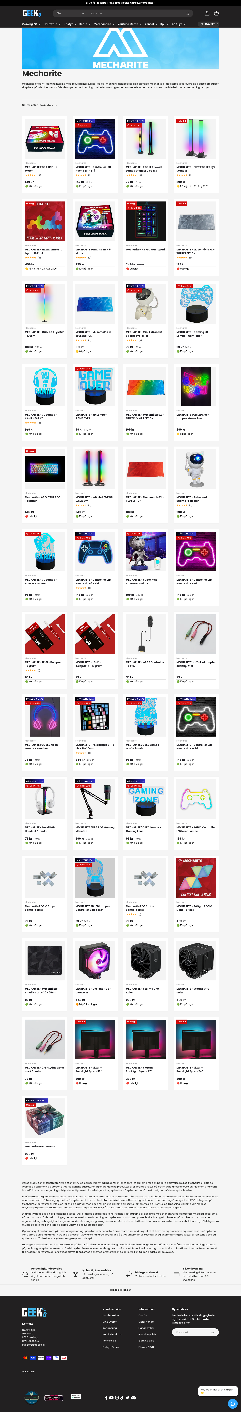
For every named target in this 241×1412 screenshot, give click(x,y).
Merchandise (102, 24)
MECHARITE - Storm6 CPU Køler (192, 990)
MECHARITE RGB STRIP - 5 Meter (41, 169)
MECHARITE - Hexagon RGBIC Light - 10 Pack (43, 251)
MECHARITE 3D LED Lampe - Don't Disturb (143, 746)
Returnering (110, 1328)
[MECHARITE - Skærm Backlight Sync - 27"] (146, 1039)
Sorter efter (30, 105)
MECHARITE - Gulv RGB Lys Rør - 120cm (44, 334)
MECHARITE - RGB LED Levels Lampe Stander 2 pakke (144, 169)
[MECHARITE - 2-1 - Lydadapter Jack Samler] (45, 1039)
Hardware (50, 24)
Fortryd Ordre (111, 1347)
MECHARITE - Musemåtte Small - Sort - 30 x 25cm (41, 990)
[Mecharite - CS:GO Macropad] (146, 221)
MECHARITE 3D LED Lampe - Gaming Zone (143, 829)
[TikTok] (122, 1398)
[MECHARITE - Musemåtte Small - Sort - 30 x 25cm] (45, 960)
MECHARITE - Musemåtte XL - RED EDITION (145, 499)
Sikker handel (146, 1321)
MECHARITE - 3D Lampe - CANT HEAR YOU (41, 416)
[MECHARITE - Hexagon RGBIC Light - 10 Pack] (45, 221)
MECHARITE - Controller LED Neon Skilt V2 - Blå (93, 581)
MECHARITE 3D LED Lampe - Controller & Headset (92, 908)
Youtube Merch (128, 24)
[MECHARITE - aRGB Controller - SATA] (146, 634)
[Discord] (133, 1398)
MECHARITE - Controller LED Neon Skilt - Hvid (194, 746)
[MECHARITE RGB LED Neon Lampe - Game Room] (196, 386)
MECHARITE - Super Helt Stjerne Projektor (141, 581)
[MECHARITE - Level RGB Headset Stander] (45, 799)
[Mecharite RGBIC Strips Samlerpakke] (45, 878)
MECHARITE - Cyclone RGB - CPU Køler (93, 990)
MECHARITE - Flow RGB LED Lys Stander (195, 169)
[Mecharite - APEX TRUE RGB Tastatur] (45, 469)
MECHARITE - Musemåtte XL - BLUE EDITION (94, 334)
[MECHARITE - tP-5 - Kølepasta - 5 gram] (45, 634)
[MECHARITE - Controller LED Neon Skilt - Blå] (95, 139)
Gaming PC (29, 24)
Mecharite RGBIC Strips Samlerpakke (40, 908)
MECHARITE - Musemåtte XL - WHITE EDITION (195, 251)
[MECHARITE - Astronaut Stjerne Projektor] (196, 469)
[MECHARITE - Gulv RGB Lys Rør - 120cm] (45, 304)
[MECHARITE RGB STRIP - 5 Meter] (45, 139)
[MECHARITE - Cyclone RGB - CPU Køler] (95, 960)
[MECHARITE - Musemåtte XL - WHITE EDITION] (196, 221)
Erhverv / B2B (146, 1347)
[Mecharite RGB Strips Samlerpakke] (146, 878)
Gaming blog (146, 1340)
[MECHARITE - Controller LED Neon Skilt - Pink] (196, 551)
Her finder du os (112, 1334)
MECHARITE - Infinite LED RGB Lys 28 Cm (94, 499)
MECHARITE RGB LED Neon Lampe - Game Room (192, 416)
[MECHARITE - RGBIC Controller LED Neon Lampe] (196, 799)
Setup (83, 24)
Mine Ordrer (110, 1321)
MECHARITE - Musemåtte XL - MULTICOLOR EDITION (145, 416)
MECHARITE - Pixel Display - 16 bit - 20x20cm (94, 746)
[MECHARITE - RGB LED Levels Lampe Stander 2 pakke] (146, 139)
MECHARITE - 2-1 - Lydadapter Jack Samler (44, 1069)
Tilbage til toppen (120, 1290)
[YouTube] (111, 1398)
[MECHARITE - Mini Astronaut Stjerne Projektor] (146, 304)
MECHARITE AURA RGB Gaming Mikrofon (95, 829)
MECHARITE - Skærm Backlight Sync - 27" (139, 1069)
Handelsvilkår (146, 1328)
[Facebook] (106, 1398)
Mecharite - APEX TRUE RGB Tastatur (42, 499)
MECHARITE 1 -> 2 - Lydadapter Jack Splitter (196, 664)
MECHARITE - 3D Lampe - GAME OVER (91, 416)
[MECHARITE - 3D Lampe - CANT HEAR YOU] (45, 386)
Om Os (143, 1315)
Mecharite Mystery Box (40, 1146)
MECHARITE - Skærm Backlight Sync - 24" (189, 1069)
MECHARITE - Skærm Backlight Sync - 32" (88, 1069)
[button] (216, 13)
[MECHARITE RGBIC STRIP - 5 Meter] (95, 221)
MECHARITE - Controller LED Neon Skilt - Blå (93, 169)
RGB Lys (177, 24)
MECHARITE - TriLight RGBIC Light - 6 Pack (194, 908)
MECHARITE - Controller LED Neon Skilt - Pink (194, 581)
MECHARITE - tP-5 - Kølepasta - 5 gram (44, 664)
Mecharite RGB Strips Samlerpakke (140, 908)
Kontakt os (109, 1340)
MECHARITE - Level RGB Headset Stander (40, 829)
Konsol (149, 24)
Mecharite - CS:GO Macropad (145, 249)
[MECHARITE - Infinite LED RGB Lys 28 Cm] (95, 469)
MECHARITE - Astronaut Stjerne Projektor (191, 499)
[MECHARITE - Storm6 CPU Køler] (196, 960)
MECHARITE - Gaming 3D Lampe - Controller (192, 334)
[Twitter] (127, 1398)
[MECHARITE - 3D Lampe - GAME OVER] (95, 386)
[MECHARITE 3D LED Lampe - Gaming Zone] (146, 799)
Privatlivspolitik (147, 1334)
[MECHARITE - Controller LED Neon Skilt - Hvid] (196, 717)
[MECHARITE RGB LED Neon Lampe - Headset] (45, 717)
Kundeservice (111, 1315)
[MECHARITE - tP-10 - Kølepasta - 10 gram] (95, 634)
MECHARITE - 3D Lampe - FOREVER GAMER (41, 581)
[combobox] (123, 13)
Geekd (33, 1371)
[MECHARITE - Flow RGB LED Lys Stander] (196, 139)
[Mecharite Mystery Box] (45, 1118)
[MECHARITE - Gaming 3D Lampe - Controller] (196, 304)
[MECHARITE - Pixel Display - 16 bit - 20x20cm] (95, 717)
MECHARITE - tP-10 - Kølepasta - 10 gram (88, 664)
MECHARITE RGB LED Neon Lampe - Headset (41, 746)
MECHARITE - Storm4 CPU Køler (142, 990)
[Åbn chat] (233, 1404)
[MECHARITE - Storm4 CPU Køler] (146, 960)
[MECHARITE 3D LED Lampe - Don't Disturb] (146, 717)
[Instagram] (117, 1398)
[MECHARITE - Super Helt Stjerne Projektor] (146, 551)
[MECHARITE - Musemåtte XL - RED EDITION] (146, 469)
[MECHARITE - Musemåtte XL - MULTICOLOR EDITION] (146, 386)
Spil (162, 24)
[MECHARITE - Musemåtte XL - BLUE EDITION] (95, 304)
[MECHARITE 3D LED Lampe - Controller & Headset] (95, 878)
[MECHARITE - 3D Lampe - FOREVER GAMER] (45, 551)
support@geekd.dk (33, 1344)
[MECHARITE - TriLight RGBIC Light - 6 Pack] (196, 878)
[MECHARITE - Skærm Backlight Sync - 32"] (95, 1039)
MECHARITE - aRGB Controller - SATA (145, 664)
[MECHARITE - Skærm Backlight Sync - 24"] (196, 1039)
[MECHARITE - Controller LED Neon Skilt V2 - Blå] (95, 551)
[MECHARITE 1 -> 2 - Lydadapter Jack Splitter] (196, 634)
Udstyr (68, 24)
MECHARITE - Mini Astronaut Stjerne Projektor (144, 334)
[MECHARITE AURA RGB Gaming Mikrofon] (95, 799)
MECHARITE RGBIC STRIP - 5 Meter (93, 251)
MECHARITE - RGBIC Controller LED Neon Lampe (196, 829)
